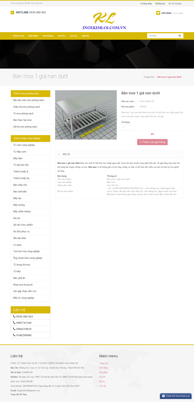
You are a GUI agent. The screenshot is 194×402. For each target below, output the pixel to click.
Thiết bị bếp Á (20, 171)
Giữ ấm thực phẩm (23, 224)
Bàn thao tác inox (22, 120)
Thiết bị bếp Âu (21, 178)
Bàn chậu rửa (20, 184)
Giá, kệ (16, 218)
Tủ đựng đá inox (21, 264)
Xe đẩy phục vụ (21, 231)
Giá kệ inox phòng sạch (25, 126)
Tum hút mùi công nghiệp (26, 251)
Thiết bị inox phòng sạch (26, 93)
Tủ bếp (17, 271)
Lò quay (17, 244)
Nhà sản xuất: (127, 101)
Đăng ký (161, 3)
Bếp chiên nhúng (21, 211)
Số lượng (125, 122)
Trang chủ (18, 36)
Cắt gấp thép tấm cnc (25, 291)
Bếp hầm (17, 158)
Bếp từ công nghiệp (23, 297)
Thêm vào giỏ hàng (153, 142)
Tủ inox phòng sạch (23, 113)
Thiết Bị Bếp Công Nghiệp (26, 138)
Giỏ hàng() (176, 3)
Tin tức (61, 36)
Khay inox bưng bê (23, 284)
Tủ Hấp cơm (19, 151)
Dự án (73, 36)
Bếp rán (17, 198)
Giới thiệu (33, 36)
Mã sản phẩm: (128, 107)
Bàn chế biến (20, 191)
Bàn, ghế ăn (19, 278)
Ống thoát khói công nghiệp (27, 258)
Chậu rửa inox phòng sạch (26, 106)
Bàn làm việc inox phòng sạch (28, 100)
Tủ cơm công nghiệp (24, 145)
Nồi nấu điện (19, 238)
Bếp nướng (19, 205)
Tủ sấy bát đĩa (20, 164)
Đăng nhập (147, 3)
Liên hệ (85, 36)
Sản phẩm (48, 36)
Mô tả (66, 154)
